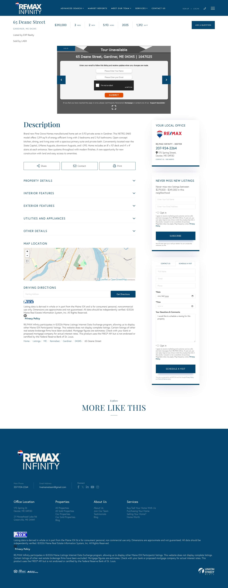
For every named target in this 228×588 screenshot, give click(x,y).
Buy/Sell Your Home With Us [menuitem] (141, 507)
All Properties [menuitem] (62, 507)
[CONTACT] (203, 25)
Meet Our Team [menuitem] (120, 9)
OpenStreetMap (119, 279)
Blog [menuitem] (57, 520)
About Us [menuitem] (98, 507)
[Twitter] (82, 487)
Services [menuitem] (140, 9)
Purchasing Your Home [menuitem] (138, 510)
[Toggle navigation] (213, 8)
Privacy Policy (32, 318)
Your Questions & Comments (168, 312)
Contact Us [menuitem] (158, 9)
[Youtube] (92, 487)
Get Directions (123, 294)
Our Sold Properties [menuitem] (65, 517)
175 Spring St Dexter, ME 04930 (23, 509)
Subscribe (175, 235)
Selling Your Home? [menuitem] (136, 514)
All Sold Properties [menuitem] (64, 510)
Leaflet (104, 279)
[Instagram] (97, 487)
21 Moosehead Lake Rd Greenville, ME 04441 (25, 518)
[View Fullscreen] (27, 261)
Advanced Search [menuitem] (71, 9)
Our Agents (170, 159)
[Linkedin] (87, 487)
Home (27, 341)
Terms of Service (162, 379)
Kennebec (55, 341)
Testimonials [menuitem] (100, 514)
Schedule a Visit (185, 264)
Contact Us (160, 159)
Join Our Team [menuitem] (101, 510)
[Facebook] (78, 487)
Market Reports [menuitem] (97, 9)
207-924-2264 (166, 148)
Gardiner (67, 341)
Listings (37, 341)
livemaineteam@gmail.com (52, 487)
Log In (196, 9)
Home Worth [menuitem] (133, 517)
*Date (158, 292)
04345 (78, 341)
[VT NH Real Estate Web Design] (206, 571)
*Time (158, 302)
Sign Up (186, 9)
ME (45, 341)
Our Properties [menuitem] (62, 514)
